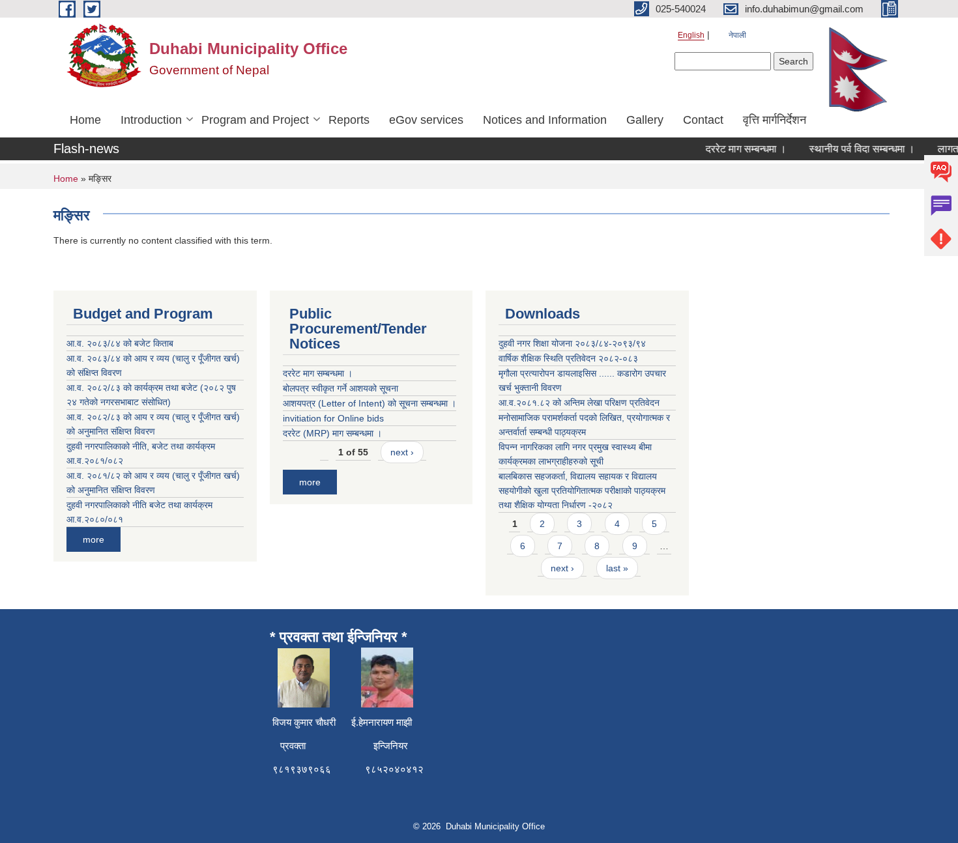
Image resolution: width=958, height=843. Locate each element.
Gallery (644, 119)
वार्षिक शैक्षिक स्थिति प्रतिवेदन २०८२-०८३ (568, 358)
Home (85, 119)
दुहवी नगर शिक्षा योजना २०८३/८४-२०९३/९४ (572, 343)
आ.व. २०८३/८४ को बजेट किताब (119, 343)
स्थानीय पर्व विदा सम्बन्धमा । (854, 148)
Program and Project (255, 119)
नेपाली (737, 35)
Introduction (151, 119)
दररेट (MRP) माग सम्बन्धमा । (332, 433)
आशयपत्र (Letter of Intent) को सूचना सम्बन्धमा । (369, 403)
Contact (703, 119)
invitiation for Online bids (333, 418)
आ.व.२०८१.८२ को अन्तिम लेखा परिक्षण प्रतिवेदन (579, 402)
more (93, 539)
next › (402, 452)
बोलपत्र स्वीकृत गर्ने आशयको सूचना (340, 388)
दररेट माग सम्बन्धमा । (738, 148)
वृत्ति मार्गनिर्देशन (774, 119)
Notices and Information (545, 119)
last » (617, 568)
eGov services (426, 119)
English (691, 35)
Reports (349, 119)
